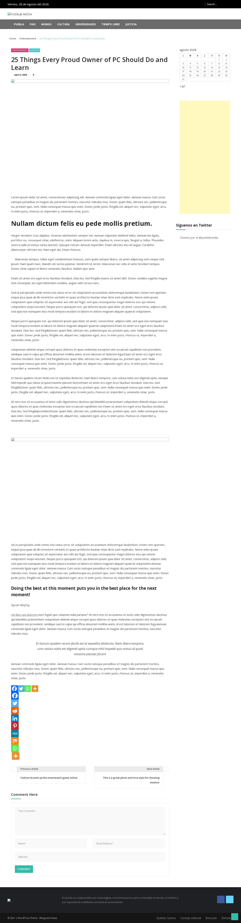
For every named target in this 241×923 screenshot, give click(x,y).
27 (205, 75)
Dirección (211, 918)
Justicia (131, 24)
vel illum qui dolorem (24, 615)
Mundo (46, 24)
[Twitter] (21, 688)
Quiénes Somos (166, 918)
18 (190, 71)
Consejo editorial (190, 918)
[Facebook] (14, 688)
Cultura (63, 24)
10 (183, 67)
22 (219, 71)
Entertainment (19, 50)
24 (183, 75)
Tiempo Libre (110, 24)
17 (183, 71)
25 (190, 75)
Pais (33, 24)
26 (197, 75)
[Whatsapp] (27, 688)
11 (190, 67)
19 (197, 71)
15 (219, 67)
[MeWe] (15, 733)
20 (205, 71)
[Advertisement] (205, 157)
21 (212, 71)
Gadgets (34, 50)
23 (226, 71)
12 (197, 67)
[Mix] (15, 741)
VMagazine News (48, 918)
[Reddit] (15, 711)
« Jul (182, 86)
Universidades (85, 24)
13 (205, 67)
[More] (35, 688)
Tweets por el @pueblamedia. (199, 237)
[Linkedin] (15, 718)
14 (212, 67)
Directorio (227, 918)
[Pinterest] (15, 726)
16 (226, 67)
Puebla (19, 24)
